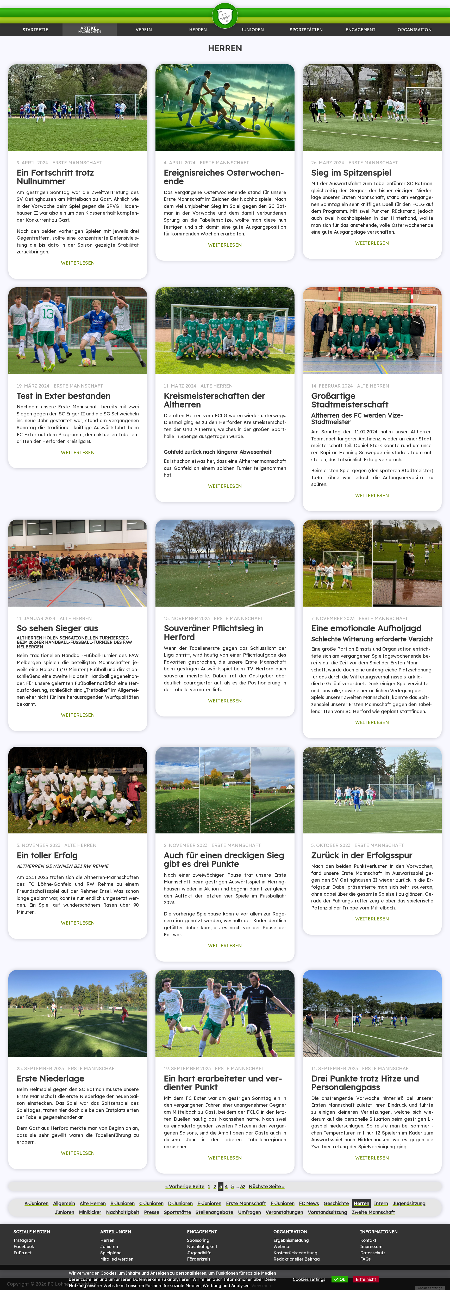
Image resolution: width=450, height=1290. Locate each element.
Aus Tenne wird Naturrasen (306, 42)
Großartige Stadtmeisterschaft (350, 400)
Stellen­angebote (214, 1212)
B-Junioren (122, 1203)
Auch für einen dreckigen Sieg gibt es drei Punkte (224, 859)
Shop (415, 40)
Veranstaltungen (284, 1212)
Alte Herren (217, 386)
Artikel (89, 29)
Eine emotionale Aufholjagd (366, 628)
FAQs (365, 1259)
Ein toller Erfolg (47, 855)
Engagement (361, 30)
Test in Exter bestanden (64, 395)
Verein (143, 30)
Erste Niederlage (50, 1078)
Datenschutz (372, 1252)
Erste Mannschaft (77, 162)
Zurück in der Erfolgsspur (362, 855)
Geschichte (336, 1203)
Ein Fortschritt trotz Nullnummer (55, 176)
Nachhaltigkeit (122, 1212)
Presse (151, 1212)
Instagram (24, 1240)
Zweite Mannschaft (373, 1212)
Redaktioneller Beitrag (296, 1259)
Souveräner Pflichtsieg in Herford (214, 632)
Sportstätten (306, 30)
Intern (381, 1203)
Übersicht (198, 40)
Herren (198, 30)
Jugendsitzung (409, 1203)
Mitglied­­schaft (144, 40)
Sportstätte (177, 1212)
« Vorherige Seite (184, 1186)
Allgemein (64, 1203)
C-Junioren (151, 1203)
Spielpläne (111, 1252)
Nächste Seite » (267, 1186)
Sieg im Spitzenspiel (351, 172)
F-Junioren (283, 1203)
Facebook (24, 1246)
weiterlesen (78, 263)
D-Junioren (180, 1203)
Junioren (89, 40)
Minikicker (90, 1212)
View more (262, 1285)
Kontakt (368, 1240)
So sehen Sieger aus (57, 628)
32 (242, 1186)
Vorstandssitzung (327, 1212)
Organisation (415, 30)
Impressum (371, 1246)
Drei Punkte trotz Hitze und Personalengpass (365, 1082)
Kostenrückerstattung (295, 1252)
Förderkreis (198, 1259)
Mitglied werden (116, 1259)
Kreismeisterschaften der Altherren (214, 400)
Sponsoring (360, 40)
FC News (309, 1203)
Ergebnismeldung (291, 1240)
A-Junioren (36, 1203)
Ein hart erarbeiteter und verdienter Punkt (223, 1082)
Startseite (35, 30)
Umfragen (249, 1212)
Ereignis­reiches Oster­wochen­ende (224, 176)
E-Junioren (209, 1203)
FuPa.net (23, 1252)
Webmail (282, 1246)
